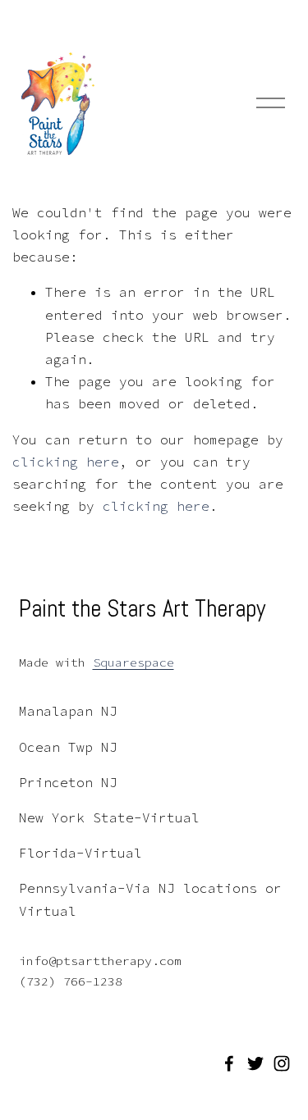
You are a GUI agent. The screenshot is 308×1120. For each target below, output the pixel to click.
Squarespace (133, 662)
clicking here (65, 461)
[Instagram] (282, 1063)
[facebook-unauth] (229, 1063)
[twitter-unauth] (255, 1063)
